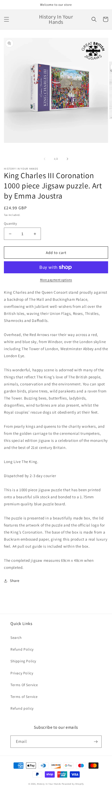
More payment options (56, 280)
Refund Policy (22, 649)
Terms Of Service (24, 684)
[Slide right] (67, 159)
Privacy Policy (21, 673)
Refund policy (22, 708)
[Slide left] (44, 159)
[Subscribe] (95, 742)
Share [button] (15, 580)
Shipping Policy (23, 661)
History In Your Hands (49, 783)
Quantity (10, 223)
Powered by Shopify (73, 783)
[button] (6, 19)
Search (16, 637)
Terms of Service (24, 696)
